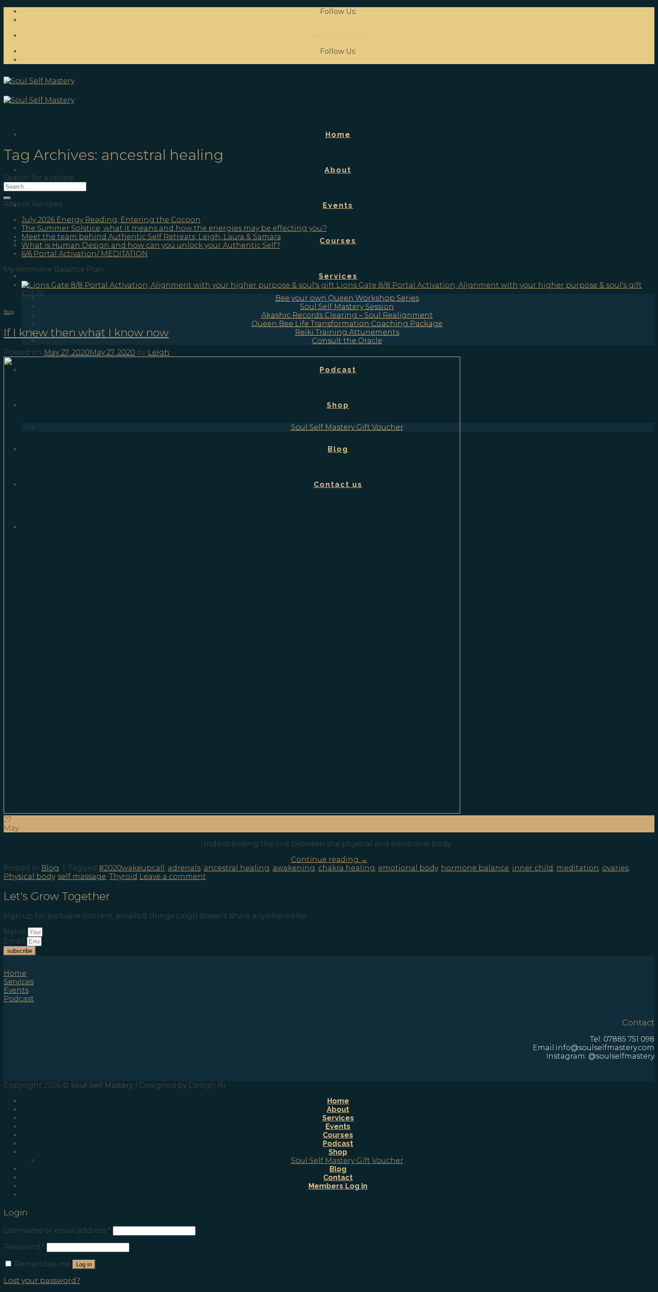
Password (24, 1247)
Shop (338, 1152)
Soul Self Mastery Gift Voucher (347, 1160)
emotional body (408, 868)
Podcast (338, 1143)
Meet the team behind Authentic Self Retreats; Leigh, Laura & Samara (151, 237)
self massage (82, 876)
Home (338, 134)
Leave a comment (172, 876)
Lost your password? (42, 1280)
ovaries (615, 868)
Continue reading (329, 859)
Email (15, 941)
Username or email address (57, 1230)
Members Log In (337, 1186)
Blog (9, 312)
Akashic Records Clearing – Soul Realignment (347, 315)
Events (338, 205)
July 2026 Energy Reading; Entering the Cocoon (111, 219)
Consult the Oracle (347, 340)
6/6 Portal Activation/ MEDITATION (84, 254)
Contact (338, 1177)
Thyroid (123, 876)
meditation (577, 868)
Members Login (338, 36)
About (338, 170)
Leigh (159, 352)
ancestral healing (236, 868)
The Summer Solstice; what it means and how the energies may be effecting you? (174, 228)
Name (16, 931)
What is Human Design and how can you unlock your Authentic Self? (150, 245)
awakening (294, 868)
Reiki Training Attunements (347, 332)
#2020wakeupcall (132, 868)
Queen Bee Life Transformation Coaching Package (347, 323)
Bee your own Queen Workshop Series (347, 298)
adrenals (184, 868)
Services (338, 276)
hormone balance (475, 868)
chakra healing (346, 868)
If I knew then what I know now (86, 332)
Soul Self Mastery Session (347, 306)
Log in (84, 1264)
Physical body (29, 876)
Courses (338, 241)
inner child (532, 868)
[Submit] (7, 198)
